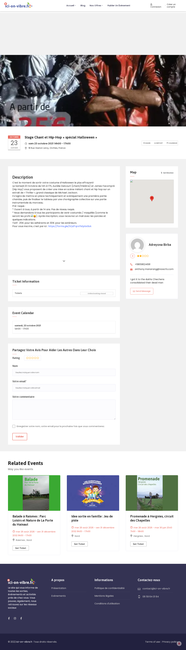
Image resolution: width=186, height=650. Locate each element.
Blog (83, 5)
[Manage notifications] (179, 643)
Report (159, 143)
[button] (152, 198)
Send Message (143, 291)
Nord (29, 540)
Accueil (70, 5)
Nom (15, 365)
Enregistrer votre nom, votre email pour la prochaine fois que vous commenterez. (61, 426)
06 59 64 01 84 (151, 596)
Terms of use (152, 641)
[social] (9, 618)
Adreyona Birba (160, 244)
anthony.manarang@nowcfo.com (154, 269)
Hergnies (139, 536)
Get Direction (168, 173)
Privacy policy (170, 641)
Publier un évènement (119, 5)
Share (147, 143)
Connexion (155, 6)
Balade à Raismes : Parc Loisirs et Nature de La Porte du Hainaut (32, 520)
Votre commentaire (23, 396)
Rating (16, 357)
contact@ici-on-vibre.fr (156, 588)
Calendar (172, 143)
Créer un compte (171, 5)
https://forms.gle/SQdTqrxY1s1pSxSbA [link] (69, 226)
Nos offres (95, 5)
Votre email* (19, 381)
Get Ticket (20, 548)
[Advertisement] (93, 33)
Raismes (21, 540)
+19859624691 (142, 264)
